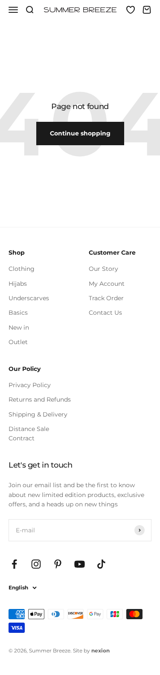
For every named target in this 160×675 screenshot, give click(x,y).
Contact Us (105, 312)
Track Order (106, 298)
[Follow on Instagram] (36, 564)
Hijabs (18, 283)
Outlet (18, 342)
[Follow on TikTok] (101, 564)
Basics (18, 312)
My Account (107, 283)
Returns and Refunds (40, 399)
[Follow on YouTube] (79, 564)
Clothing (22, 269)
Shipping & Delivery (38, 414)
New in (19, 327)
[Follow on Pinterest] (58, 564)
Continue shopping (80, 133)
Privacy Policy (30, 385)
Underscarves (29, 298)
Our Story (103, 269)
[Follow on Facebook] (14, 564)
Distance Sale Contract (29, 433)
